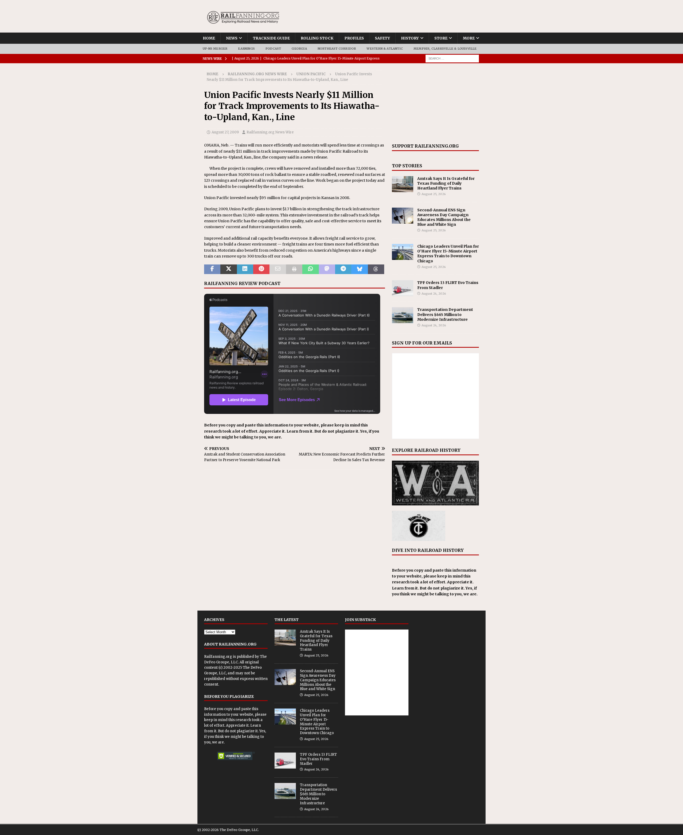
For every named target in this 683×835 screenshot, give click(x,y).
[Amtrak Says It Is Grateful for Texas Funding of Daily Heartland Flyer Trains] (402, 184)
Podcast (273, 48)
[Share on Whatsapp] (310, 269)
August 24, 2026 (434, 293)
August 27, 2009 (225, 132)
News (231, 38)
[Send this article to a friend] (277, 269)
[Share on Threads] (376, 269)
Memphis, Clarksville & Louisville (445, 48)
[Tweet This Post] (228, 269)
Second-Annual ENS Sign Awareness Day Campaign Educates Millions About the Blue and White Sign (444, 217)
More (469, 38)
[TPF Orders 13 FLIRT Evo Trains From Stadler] (402, 288)
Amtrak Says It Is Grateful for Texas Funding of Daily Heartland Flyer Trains (446, 183)
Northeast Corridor (337, 48)
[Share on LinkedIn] (245, 269)
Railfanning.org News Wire (257, 74)
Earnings (246, 48)
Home (209, 38)
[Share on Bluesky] (359, 269)
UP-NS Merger (215, 48)
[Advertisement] (435, 103)
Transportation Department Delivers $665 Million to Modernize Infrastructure (445, 314)
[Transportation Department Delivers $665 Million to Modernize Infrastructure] (402, 315)
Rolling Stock (317, 38)
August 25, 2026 (434, 194)
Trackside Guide (271, 38)
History (410, 38)
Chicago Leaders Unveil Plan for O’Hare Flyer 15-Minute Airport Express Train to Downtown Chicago (448, 253)
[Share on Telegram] (343, 269)
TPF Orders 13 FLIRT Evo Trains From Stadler (318, 759)
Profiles (354, 38)
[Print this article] (294, 269)
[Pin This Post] (261, 269)
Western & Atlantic (385, 48)
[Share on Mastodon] (327, 269)
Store (440, 38)
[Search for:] (452, 58)
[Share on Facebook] (212, 269)
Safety (382, 38)
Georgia (299, 48)
